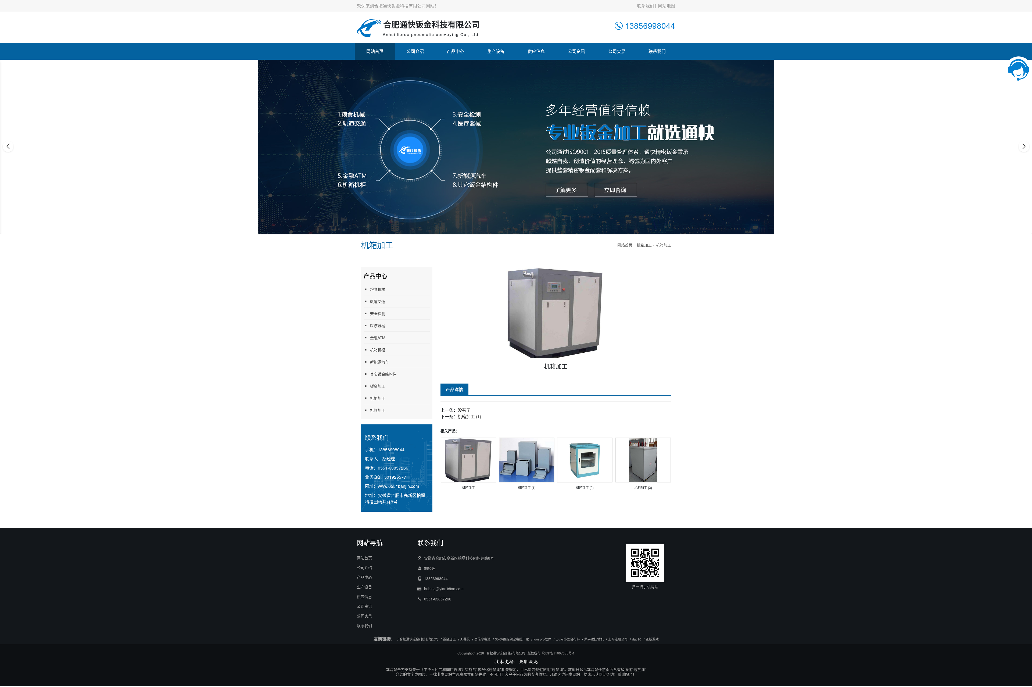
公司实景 (616, 51)
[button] (510, 229)
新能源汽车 (379, 361)
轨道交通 (377, 301)
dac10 (636, 639)
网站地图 (666, 6)
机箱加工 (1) (469, 416)
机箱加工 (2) (585, 487)
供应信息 (536, 51)
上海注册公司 (618, 639)
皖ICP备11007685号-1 (558, 653)
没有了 (464, 410)
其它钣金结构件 (383, 374)
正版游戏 (652, 639)
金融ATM (377, 337)
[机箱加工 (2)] (584, 459)
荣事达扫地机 (594, 639)
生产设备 (495, 51)
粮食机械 (377, 289)
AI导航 (465, 639)
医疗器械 (377, 325)
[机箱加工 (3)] (643, 459)
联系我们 (645, 6)
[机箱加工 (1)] (526, 459)
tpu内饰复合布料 (568, 639)
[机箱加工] (468, 459)
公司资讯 (576, 51)
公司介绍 (415, 51)
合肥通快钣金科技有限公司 (419, 639)
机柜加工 (377, 398)
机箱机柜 (377, 349)
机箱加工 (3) (643, 487)
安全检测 (377, 313)
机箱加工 (644, 245)
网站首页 (375, 51)
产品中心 (455, 51)
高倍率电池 (482, 639)
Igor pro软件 (542, 639)
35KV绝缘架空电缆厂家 (512, 639)
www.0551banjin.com (398, 486)
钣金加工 (377, 386)
